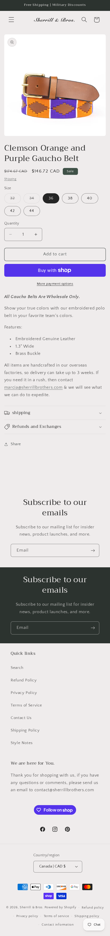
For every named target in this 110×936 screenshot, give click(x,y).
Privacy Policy (24, 693)
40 (89, 198)
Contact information (58, 924)
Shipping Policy (25, 730)
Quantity (11, 223)
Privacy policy (27, 916)
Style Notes (22, 743)
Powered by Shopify (60, 907)
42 (12, 211)
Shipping (10, 178)
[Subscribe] (93, 550)
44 (31, 211)
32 (15, 199)
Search (17, 668)
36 (51, 198)
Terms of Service (26, 705)
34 (34, 199)
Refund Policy (24, 680)
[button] (11, 20)
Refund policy (93, 907)
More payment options (55, 284)
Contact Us (21, 718)
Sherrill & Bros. (32, 907)
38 (70, 198)
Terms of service (56, 916)
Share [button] (16, 444)
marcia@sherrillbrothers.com (33, 387)
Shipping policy (86, 916)
